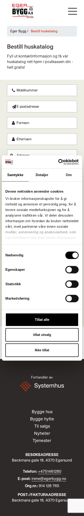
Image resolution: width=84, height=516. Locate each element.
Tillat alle (42, 320)
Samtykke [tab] (15, 175)
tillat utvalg (42, 335)
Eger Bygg (18, 31)
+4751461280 (49, 471)
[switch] (72, 269)
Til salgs (42, 426)
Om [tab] (69, 175)
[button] (72, 11)
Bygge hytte (42, 418)
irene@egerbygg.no (49, 478)
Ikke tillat (42, 350)
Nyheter (42, 433)
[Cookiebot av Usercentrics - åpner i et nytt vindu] (59, 162)
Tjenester (42, 440)
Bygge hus (42, 411)
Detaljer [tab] (42, 175)
